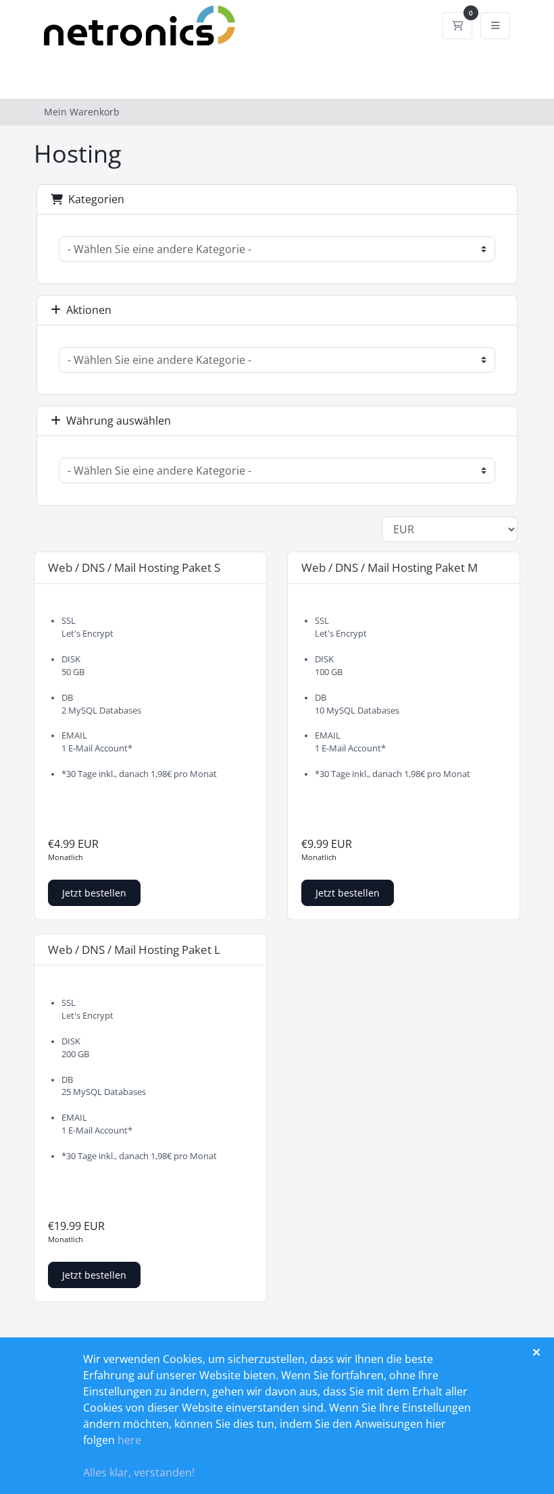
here (129, 1440)
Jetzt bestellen (94, 892)
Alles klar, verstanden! (139, 1472)
